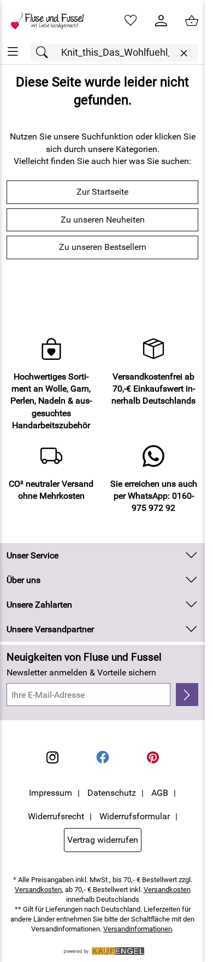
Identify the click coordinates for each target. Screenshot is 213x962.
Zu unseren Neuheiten (103, 219)
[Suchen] (44, 53)
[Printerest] (153, 757)
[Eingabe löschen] (183, 53)
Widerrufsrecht (56, 816)
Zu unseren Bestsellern (102, 247)
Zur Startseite (102, 191)
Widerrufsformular (134, 816)
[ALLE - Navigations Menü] (12, 52)
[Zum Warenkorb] (191, 20)
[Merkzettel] (130, 20)
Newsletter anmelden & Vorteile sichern (81, 672)
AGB (159, 793)
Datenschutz (111, 793)
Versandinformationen (137, 929)
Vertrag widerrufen (102, 840)
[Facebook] (103, 757)
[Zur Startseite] (51, 20)
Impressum (50, 793)
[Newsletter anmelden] (187, 694)
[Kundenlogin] (161, 20)
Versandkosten (38, 889)
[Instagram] (52, 757)
